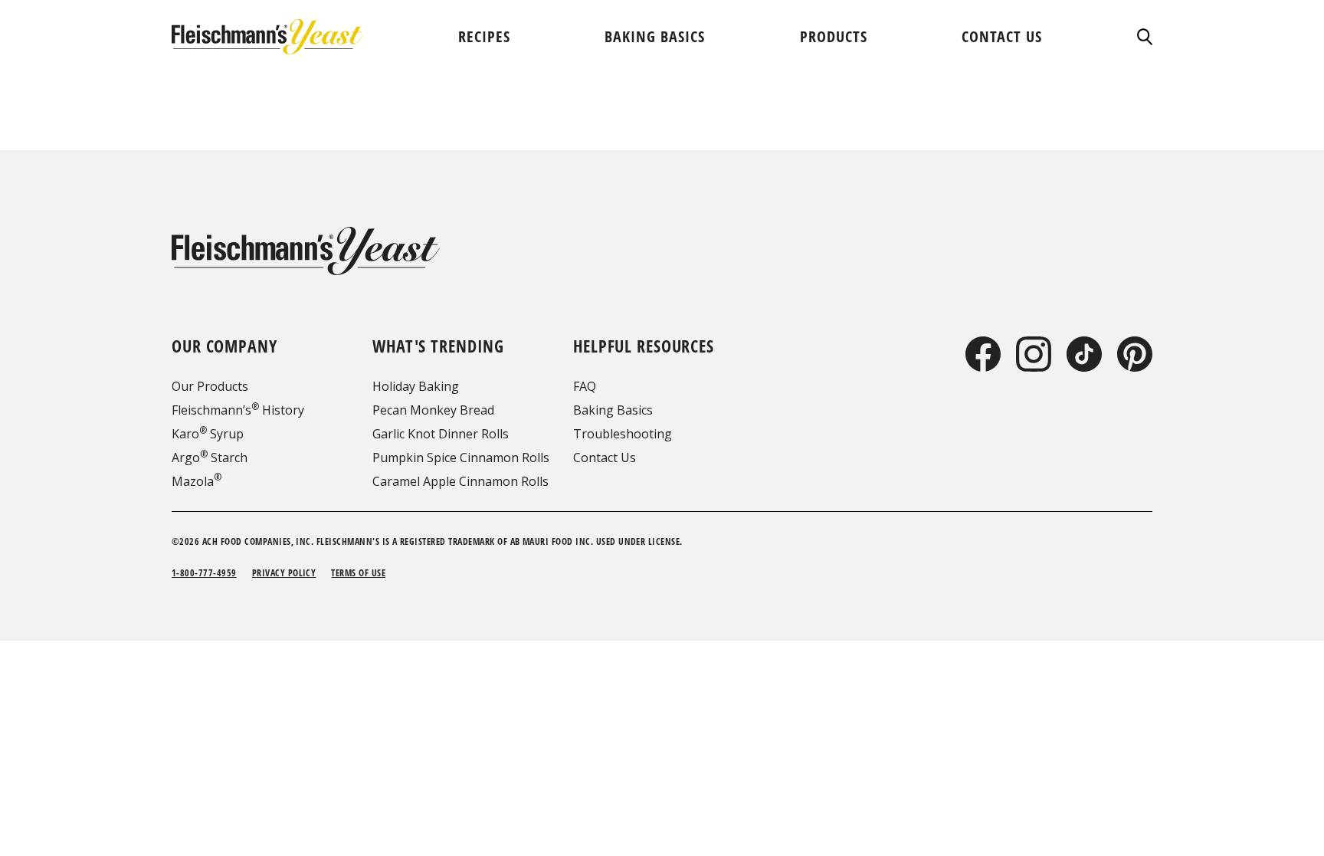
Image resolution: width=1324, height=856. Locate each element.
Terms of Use (358, 572)
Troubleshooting (622, 433)
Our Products (210, 386)
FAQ (584, 386)
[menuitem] (484, 36)
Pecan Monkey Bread (433, 410)
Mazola (196, 481)
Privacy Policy (284, 572)
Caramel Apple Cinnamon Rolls (460, 481)
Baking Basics (613, 410)
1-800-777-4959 (204, 572)
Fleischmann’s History (238, 410)
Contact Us (604, 457)
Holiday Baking (415, 386)
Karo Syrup (208, 433)
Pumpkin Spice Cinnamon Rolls (460, 457)
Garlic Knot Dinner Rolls (440, 433)
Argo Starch (209, 457)
